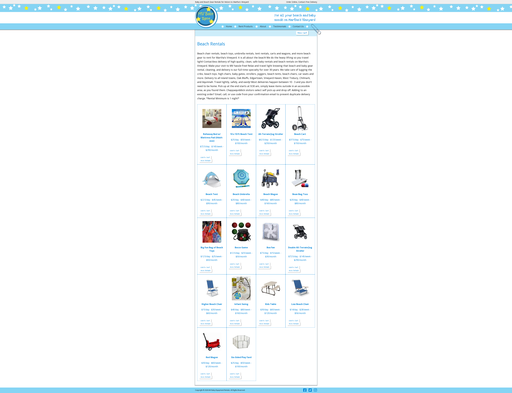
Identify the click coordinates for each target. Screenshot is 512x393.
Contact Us (298, 26)
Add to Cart (205, 157)
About (263, 26)
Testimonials (279, 26)
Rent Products (246, 26)
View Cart (302, 33)
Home (229, 26)
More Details (206, 161)
